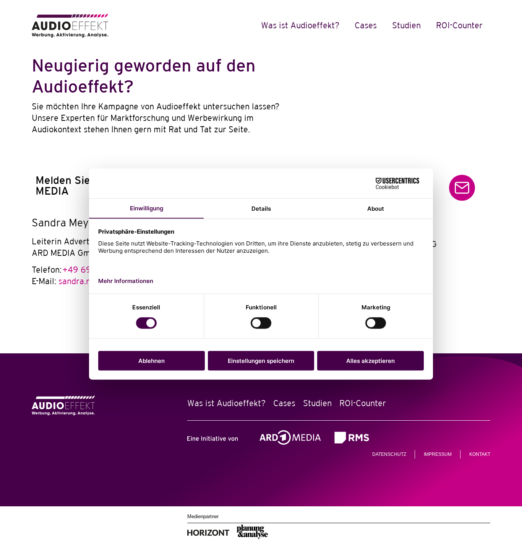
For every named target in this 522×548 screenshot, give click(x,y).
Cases (366, 25)
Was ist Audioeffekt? (300, 25)
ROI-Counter (459, 25)
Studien (406, 25)
